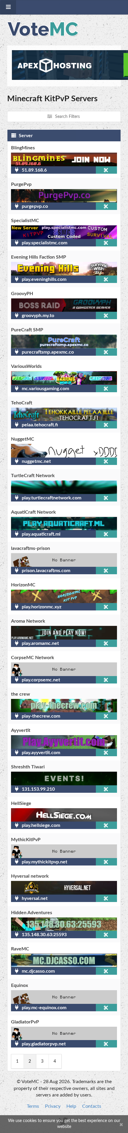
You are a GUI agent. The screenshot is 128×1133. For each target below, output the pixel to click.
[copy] (97, 170)
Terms (33, 1106)
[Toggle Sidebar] (8, 7)
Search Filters (67, 117)
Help (71, 1106)
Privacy (52, 1106)
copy (106, 170)
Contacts (91, 1106)
